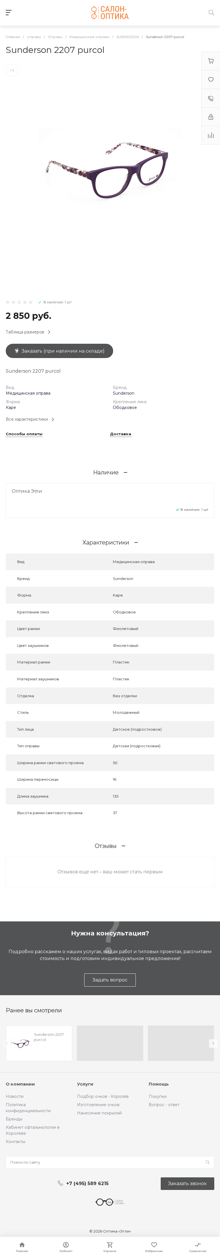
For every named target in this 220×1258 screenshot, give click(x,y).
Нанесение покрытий (99, 1113)
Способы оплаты (24, 434)
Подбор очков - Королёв (103, 1096)
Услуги (85, 1084)
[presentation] (6, 1043)
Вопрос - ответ (164, 1104)
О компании (20, 1084)
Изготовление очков (98, 1104)
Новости (14, 1096)
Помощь (159, 1084)
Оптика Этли (27, 491)
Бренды (14, 1119)
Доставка (120, 434)
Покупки (158, 1096)
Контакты (15, 1141)
